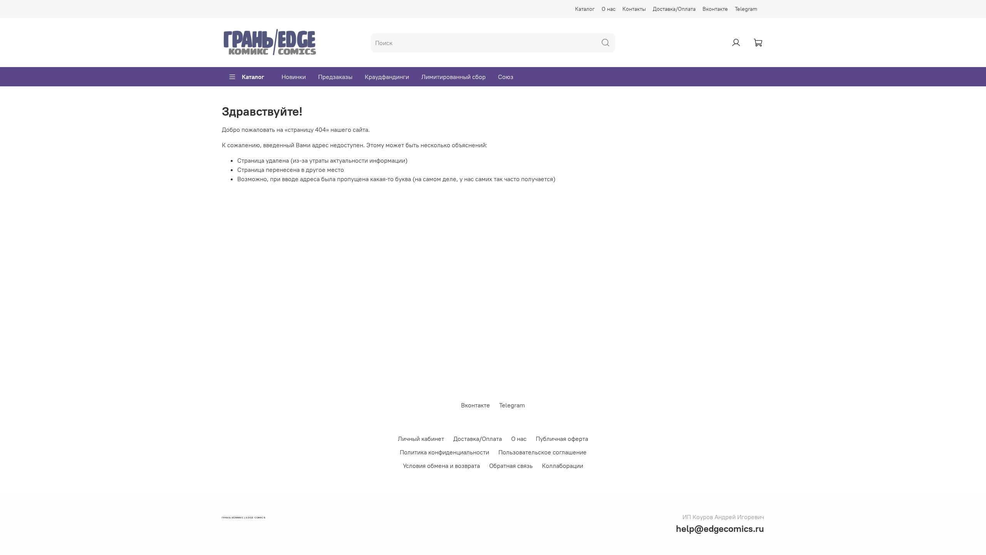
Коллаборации (562, 465)
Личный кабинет (421, 438)
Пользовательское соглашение (542, 452)
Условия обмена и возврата (441, 465)
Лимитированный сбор (453, 77)
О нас (608, 8)
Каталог (585, 8)
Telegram (746, 8)
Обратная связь (511, 465)
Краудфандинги (387, 77)
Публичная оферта (562, 438)
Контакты (634, 8)
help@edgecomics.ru (720, 528)
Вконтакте (715, 8)
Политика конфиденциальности (444, 452)
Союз (505, 77)
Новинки (294, 77)
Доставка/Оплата (674, 8)
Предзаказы (335, 77)
